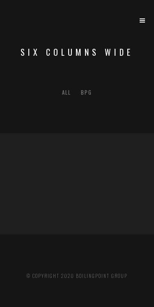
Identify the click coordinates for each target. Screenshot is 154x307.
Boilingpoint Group (102, 276)
